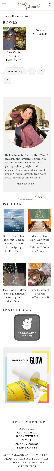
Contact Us (27, 440)
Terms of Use (27, 447)
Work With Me (27, 436)
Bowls (27, 16)
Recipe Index (27, 432)
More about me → (27, 183)
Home (6, 16)
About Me (27, 429)
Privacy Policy (27, 444)
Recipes (16, 16)
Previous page (15, 71)
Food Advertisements (25, 199)
